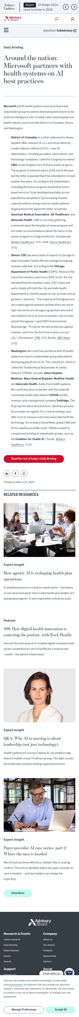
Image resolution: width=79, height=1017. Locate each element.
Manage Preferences (24, 1009)
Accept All (61, 1009)
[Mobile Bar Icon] (6, 30)
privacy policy (16, 985)
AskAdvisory (65, 30)
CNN (37, 338)
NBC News (63, 338)
